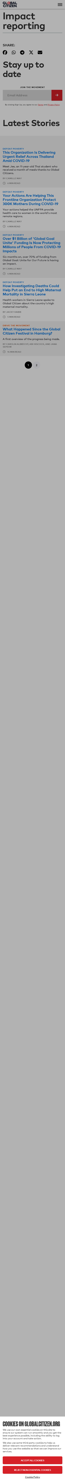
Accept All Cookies (32, 1460)
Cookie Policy (32, 1477)
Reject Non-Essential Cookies (32, 1469)
